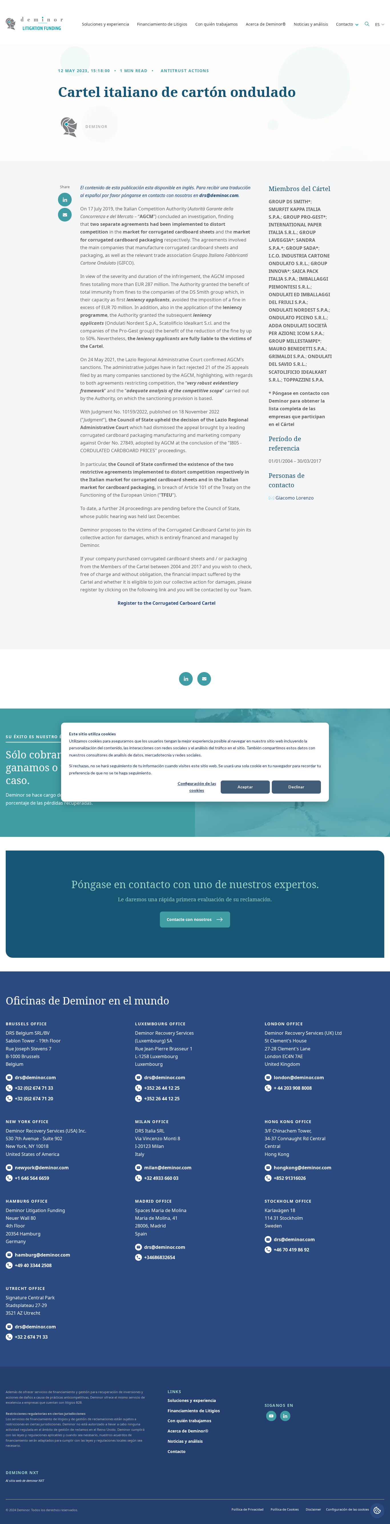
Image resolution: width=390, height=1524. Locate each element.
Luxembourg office (160, 1023)
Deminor (96, 126)
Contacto (345, 24)
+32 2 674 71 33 (31, 1337)
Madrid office (153, 1201)
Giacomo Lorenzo (295, 498)
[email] (65, 215)
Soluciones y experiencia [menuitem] (192, 1400)
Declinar (296, 786)
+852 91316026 (290, 1178)
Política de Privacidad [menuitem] (248, 1509)
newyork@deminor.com (42, 1167)
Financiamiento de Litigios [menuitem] (194, 1410)
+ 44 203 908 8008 (293, 1088)
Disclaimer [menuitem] (313, 1509)
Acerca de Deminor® (266, 24)
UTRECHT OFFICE (25, 1288)
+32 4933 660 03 (161, 1178)
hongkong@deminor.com (302, 1167)
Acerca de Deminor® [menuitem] (188, 1431)
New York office (27, 1121)
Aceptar (245, 786)
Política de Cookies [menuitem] (285, 1509)
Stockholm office (288, 1201)
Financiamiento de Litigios (162, 24)
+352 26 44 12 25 (162, 1088)
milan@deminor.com (168, 1167)
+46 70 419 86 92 (291, 1250)
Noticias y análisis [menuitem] (185, 1441)
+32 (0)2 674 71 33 (34, 1088)
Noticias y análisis (311, 24)
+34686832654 (159, 1257)
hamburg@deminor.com (42, 1255)
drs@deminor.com (218, 195)
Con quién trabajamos (216, 24)
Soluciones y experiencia (105, 24)
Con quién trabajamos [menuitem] (189, 1420)
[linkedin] (65, 199)
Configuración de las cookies (197, 787)
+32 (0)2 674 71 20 (34, 1098)
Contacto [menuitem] (177, 1451)
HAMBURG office (27, 1201)
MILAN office (152, 1121)
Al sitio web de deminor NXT (25, 1480)
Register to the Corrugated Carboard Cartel (167, 603)
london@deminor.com (299, 1077)
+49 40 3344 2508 (33, 1265)
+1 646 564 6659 (32, 1178)
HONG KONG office (288, 1121)
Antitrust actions (185, 70)
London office (284, 1023)
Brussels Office (26, 1023)
